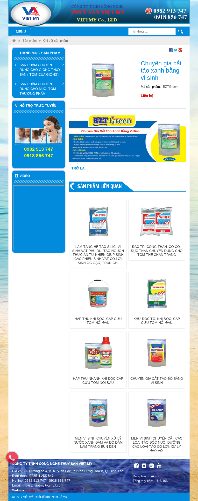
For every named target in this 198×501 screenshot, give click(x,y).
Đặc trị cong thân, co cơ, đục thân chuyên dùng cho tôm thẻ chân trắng (157, 251)
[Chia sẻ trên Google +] (180, 50)
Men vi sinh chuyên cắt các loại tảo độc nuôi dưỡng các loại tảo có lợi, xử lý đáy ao (156, 444)
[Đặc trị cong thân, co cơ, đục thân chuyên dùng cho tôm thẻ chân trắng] (157, 221)
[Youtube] (159, 465)
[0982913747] (14, 460)
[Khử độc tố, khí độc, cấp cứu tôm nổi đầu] (157, 293)
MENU (23, 32)
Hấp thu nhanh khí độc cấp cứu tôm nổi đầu (98, 381)
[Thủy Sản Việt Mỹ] (14, 40)
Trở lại (78, 168)
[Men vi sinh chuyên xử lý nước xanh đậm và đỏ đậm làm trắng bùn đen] (98, 413)
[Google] (151, 465)
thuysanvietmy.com (42, 490)
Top (186, 483)
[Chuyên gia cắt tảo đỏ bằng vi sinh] (157, 353)
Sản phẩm (29, 40)
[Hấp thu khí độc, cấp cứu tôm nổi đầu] (98, 293)
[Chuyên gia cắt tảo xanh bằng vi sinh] (103, 80)
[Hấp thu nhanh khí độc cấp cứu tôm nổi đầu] (98, 353)
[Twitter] (144, 465)
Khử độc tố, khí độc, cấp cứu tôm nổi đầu (157, 321)
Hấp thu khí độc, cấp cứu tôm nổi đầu (98, 321)
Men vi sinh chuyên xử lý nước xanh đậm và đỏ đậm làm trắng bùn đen (98, 442)
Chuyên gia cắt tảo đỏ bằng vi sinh (156, 381)
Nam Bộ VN (59, 497)
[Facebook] (136, 465)
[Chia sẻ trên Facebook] (171, 50)
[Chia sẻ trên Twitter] (175, 50)
